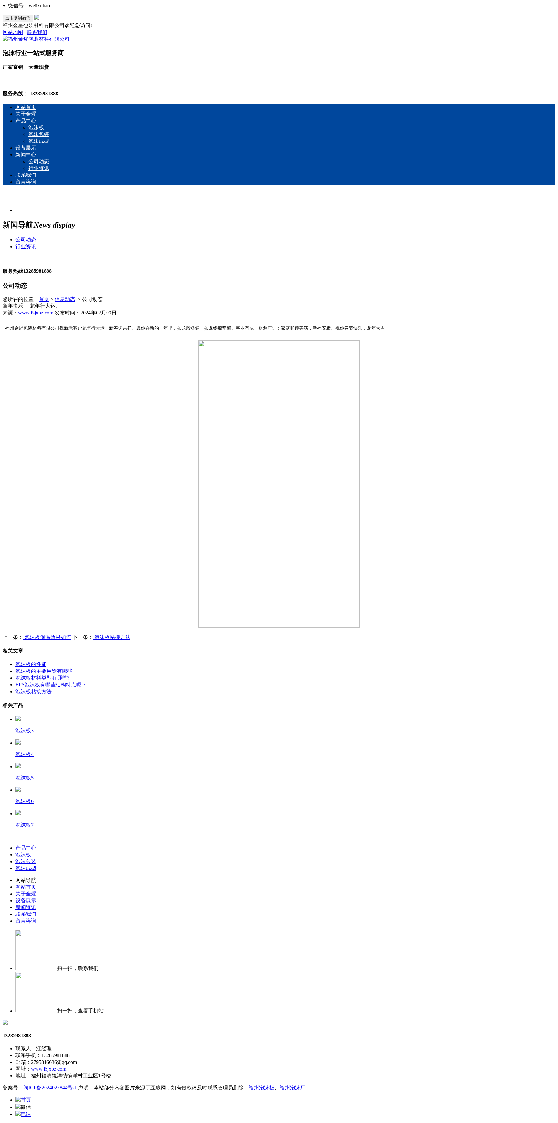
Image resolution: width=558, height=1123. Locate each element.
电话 (26, 1114)
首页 (44, 299)
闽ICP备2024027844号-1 (50, 1087)
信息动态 (65, 299)
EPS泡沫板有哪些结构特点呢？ (51, 684)
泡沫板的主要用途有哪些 (44, 671)
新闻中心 (26, 154)
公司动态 (38, 161)
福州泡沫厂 (292, 1087)
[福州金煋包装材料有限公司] (36, 39)
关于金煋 (26, 114)
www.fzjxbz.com (35, 312)
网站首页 (26, 107)
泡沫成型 (38, 141)
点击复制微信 (17, 18)
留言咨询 (26, 182)
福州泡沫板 (261, 1087)
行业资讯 (38, 168)
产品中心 (26, 120)
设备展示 (26, 148)
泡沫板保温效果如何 (47, 637)
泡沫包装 (38, 134)
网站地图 (13, 32)
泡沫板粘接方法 (111, 637)
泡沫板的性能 (31, 664)
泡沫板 (36, 127)
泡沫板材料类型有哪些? (42, 678)
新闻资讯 (26, 907)
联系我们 (37, 32)
